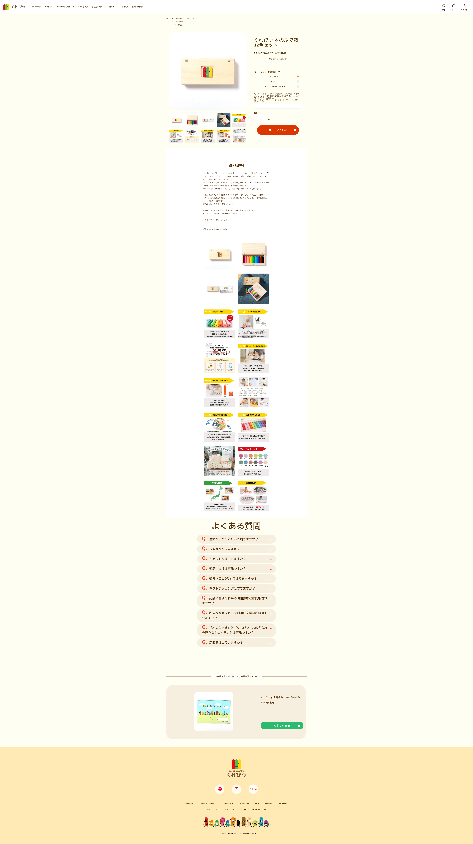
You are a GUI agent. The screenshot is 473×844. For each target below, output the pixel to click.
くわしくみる (282, 725)
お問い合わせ (137, 7)
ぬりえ (111, 7)
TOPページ (36, 7)
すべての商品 (178, 25)
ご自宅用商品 (178, 18)
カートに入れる (278, 130)
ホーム (168, 18)
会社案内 (125, 7)
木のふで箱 (190, 18)
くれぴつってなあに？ (65, 7)
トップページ (211, 809)
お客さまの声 (83, 7)
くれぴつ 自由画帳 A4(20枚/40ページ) (280, 697)
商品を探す (48, 7)
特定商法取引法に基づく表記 (255, 809)
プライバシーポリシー (230, 809)
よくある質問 (97, 7)
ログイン (464, 10)
